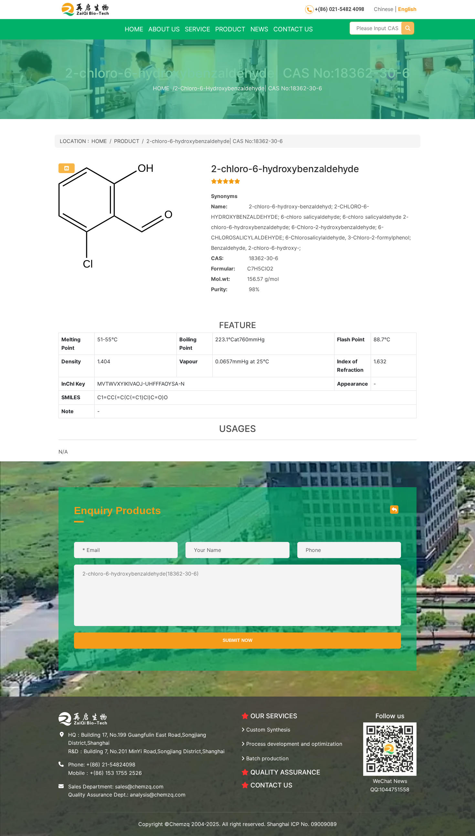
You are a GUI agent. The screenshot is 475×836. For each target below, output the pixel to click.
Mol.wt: (220, 279)
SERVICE (197, 29)
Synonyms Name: (224, 201)
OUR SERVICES (273, 716)
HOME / (163, 88)
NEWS (259, 29)
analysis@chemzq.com (157, 794)
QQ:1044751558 (389, 789)
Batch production (267, 758)
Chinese (383, 9)
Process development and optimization (293, 744)
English (407, 9)
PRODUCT (230, 29)
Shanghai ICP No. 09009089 (302, 824)
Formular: (223, 268)
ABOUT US (164, 29)
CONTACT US (293, 29)
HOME (134, 29)
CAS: (217, 258)
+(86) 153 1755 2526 (116, 773)
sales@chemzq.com (139, 786)
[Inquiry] (66, 168)
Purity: (219, 289)
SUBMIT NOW (237, 640)
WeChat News (390, 781)
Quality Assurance (284, 772)
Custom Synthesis (267, 729)
